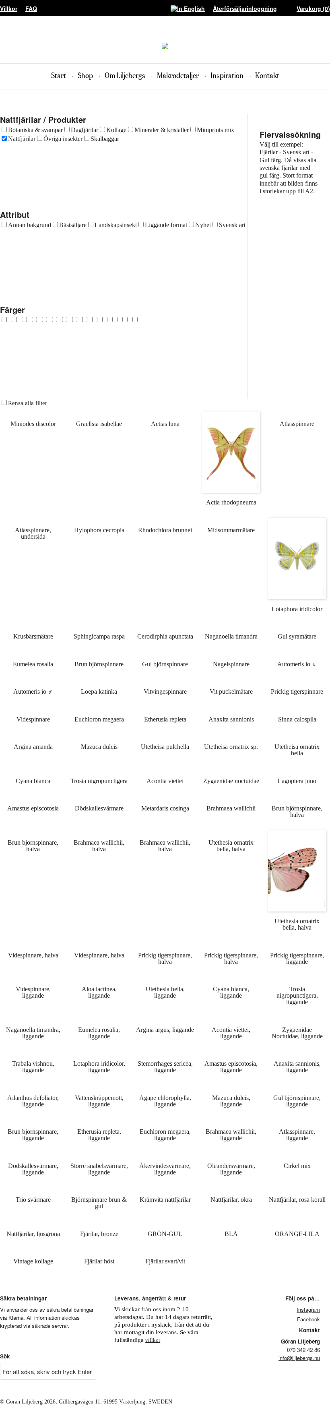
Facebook (308, 1319)
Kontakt (267, 75)
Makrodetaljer (178, 75)
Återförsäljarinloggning (245, 8)
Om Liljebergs (125, 75)
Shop (85, 75)
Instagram (308, 1309)
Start (58, 75)
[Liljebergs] (165, 46)
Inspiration (226, 75)
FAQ (31, 8)
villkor (152, 1340)
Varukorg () (313, 8)
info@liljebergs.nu (299, 1358)
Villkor (8, 8)
